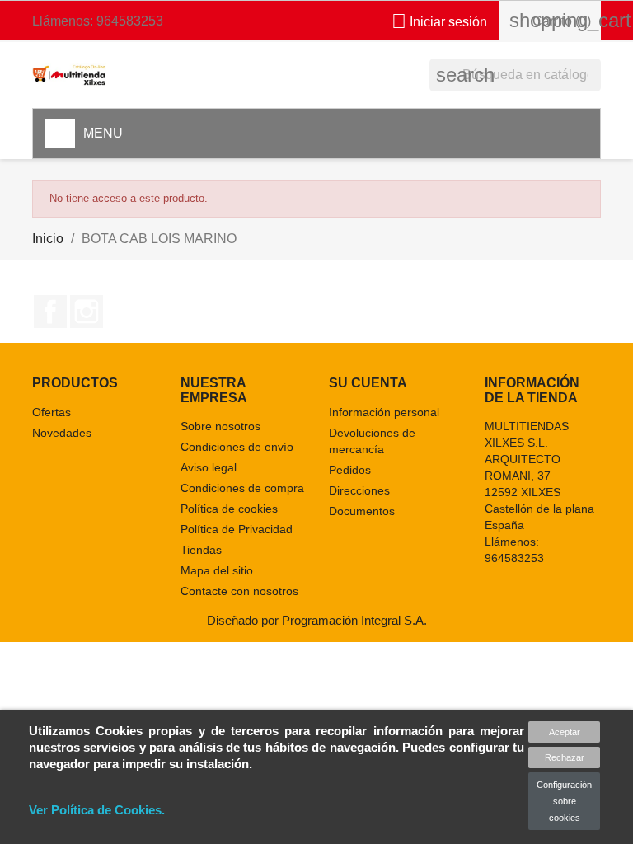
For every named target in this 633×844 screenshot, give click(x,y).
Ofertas (51, 412)
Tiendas (201, 549)
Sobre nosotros (220, 426)
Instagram (86, 311)
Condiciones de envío (237, 446)
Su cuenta (368, 383)
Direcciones (359, 490)
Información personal (384, 412)
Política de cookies (229, 508)
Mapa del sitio (217, 570)
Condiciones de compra (242, 488)
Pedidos (350, 469)
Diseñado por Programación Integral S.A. (317, 620)
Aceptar (564, 732)
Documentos (362, 511)
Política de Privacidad (237, 529)
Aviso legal (209, 467)
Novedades (61, 432)
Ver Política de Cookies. (97, 810)
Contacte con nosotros (239, 591)
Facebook (50, 311)
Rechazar (564, 757)
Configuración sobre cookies (564, 801)
